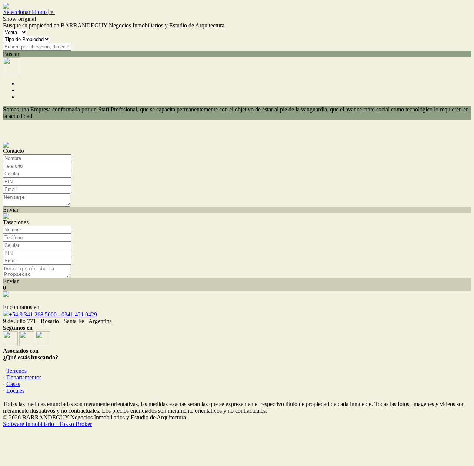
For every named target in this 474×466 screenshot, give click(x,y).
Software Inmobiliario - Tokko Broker (47, 424)
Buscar (11, 54)
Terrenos (16, 371)
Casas (13, 384)
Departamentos (23, 377)
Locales (15, 391)
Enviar (11, 210)
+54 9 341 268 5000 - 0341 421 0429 (53, 314)
